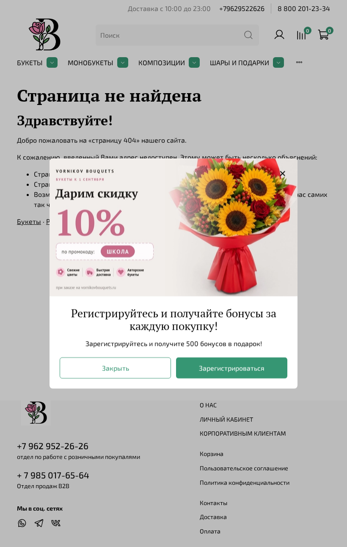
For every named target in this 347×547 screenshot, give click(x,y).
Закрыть (115, 368)
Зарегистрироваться (231, 368)
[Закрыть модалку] (282, 174)
